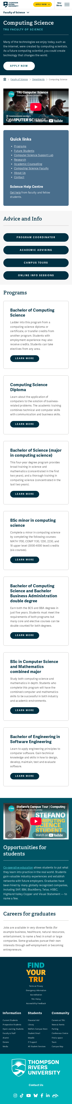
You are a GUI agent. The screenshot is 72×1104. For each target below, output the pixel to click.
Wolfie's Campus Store (37, 1029)
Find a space (57, 1038)
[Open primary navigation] (63, 4)
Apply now (41, 4)
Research (20, 159)
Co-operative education (18, 867)
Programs (20, 146)
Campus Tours (36, 262)
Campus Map (57, 1046)
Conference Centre (60, 1033)
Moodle (31, 1038)
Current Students (10, 1020)
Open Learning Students (13, 1029)
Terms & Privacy (36, 986)
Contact (19, 177)
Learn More (24, 358)
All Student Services (37, 1046)
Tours (54, 1042)
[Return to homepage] (10, 4)
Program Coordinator (36, 237)
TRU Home (4, 79)
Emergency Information (36, 990)
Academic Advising (36, 250)
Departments (38, 79)
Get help (15, 192)
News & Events (58, 1025)
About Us (20, 173)
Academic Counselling (28, 164)
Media (5, 1046)
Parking (55, 1029)
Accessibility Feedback (36, 1003)
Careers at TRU (58, 1020)
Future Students (24, 151)
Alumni (6, 1038)
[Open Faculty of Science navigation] (36, 12)
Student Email (34, 1033)
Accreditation (36, 995)
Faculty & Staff (9, 1033)
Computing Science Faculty (31, 168)
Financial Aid (33, 1020)
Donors (6, 1042)
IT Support (32, 1042)
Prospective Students (12, 1025)
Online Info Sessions (36, 275)
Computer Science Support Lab (33, 155)
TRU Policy (36, 999)
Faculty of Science (19, 79)
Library (31, 1025)
